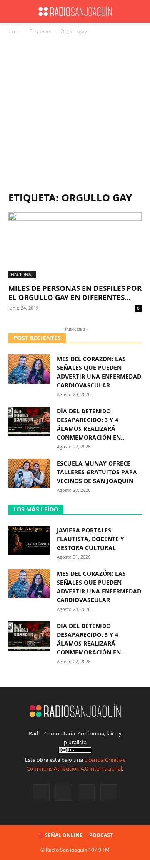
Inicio (14, 31)
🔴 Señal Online (60, 835)
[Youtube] (108, 792)
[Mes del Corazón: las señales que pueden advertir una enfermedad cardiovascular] (29, 369)
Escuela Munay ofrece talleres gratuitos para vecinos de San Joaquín (97, 472)
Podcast (101, 835)
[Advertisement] (75, 115)
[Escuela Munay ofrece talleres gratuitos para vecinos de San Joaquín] (29, 473)
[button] (14, 11)
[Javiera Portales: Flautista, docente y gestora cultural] (29, 540)
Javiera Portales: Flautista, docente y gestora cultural (90, 539)
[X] (86, 792)
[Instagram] (63, 792)
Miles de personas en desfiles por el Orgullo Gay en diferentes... (75, 292)
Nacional (22, 274)
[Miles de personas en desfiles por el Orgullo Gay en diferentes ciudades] (75, 245)
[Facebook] (41, 792)
